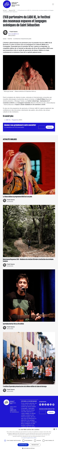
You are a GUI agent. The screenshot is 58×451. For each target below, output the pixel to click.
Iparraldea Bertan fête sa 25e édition (13, 324)
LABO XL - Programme (12, 120)
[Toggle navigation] (53, 4)
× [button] (56, 429)
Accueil (5, 10)
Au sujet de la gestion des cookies (29, 437)
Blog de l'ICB (12, 10)
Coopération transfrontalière (22, 38)
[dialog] (29, 439)
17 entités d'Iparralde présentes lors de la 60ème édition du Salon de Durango (25, 386)
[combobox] (54, 429)
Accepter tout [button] (23, 444)
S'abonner (49, 127)
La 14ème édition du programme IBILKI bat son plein (17, 197)
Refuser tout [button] (35, 444)
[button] (29, 448)
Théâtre (9, 38)
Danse (4, 38)
